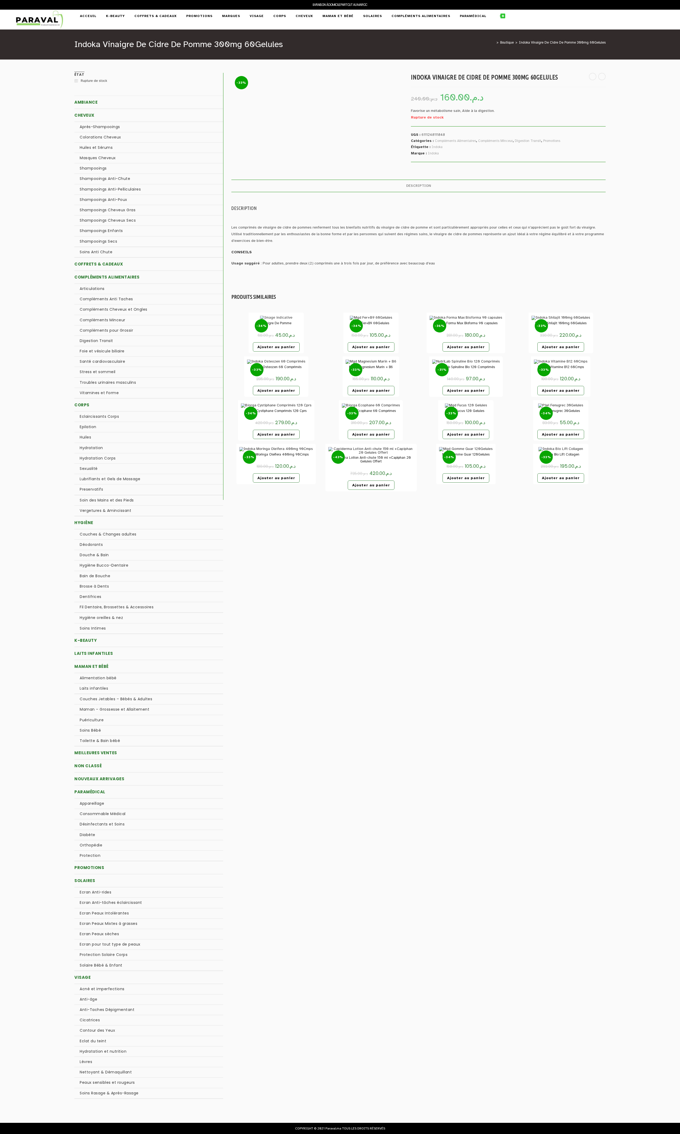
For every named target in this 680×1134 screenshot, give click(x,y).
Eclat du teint (93, 1041)
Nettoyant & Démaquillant (106, 1072)
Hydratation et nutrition (103, 1051)
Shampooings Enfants (101, 230)
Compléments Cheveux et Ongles (113, 309)
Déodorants (91, 544)
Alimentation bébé (98, 678)
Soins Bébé (90, 730)
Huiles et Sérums (96, 147)
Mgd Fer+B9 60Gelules (371, 323)
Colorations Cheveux (100, 137)
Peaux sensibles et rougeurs (107, 1082)
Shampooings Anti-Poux (103, 199)
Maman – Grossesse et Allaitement (114, 709)
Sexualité (89, 468)
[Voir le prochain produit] (602, 76)
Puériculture (92, 720)
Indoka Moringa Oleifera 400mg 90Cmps (276, 454)
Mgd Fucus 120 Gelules (466, 411)
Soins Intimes (93, 628)
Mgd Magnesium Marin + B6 (371, 367)
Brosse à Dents (94, 586)
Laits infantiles (93, 653)
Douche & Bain (94, 555)
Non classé (88, 766)
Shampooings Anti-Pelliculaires (110, 189)
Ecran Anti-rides (95, 892)
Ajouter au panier (276, 347)
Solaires (84, 880)
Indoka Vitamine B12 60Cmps (561, 367)
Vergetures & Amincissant (105, 510)
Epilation (88, 426)
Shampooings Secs (98, 241)
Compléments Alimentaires (455, 141)
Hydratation (91, 447)
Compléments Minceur (495, 141)
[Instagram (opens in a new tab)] (664, 16)
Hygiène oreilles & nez (101, 617)
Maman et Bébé (91, 666)
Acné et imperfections (102, 989)
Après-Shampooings (100, 126)
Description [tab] (418, 186)
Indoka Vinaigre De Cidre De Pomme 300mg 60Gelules (562, 42)
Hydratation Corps (98, 458)
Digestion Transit (528, 141)
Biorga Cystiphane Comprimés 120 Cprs (276, 411)
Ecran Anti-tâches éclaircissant (111, 902)
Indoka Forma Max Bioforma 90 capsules (466, 323)
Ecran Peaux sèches (99, 934)
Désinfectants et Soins (102, 824)
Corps (82, 405)
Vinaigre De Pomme (276, 323)
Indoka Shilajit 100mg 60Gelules (560, 323)
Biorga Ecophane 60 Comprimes (371, 411)
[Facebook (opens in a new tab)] (653, 16)
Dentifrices (90, 596)
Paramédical (89, 792)
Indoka (437, 147)
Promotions (551, 141)
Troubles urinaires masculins (108, 382)
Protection (90, 855)
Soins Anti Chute (96, 252)
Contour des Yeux (97, 1030)
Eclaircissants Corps (99, 416)
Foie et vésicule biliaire (102, 351)
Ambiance (85, 102)
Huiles (85, 437)
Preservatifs (91, 489)
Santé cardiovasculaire (102, 361)
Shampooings (93, 168)
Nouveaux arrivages (99, 779)
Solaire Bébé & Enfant (101, 965)
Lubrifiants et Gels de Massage (110, 479)
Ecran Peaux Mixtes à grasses (108, 923)
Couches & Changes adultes (108, 534)
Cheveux (84, 115)
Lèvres (86, 1061)
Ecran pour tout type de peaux (110, 944)
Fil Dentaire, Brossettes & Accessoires (117, 607)
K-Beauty (85, 640)
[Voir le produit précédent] (592, 76)
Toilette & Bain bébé (100, 740)
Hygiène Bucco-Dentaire (104, 565)
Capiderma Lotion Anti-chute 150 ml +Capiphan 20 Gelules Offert (371, 459)
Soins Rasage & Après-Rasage (109, 1093)
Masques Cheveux (98, 158)
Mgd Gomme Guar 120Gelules (466, 454)
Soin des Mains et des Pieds (107, 500)
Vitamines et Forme (99, 392)
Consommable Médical (103, 813)
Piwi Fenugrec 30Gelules (561, 411)
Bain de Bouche (95, 576)
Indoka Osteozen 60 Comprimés (276, 367)
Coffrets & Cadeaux (98, 264)
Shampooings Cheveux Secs (108, 220)
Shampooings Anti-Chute (105, 178)
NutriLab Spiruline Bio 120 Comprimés (466, 367)
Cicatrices (90, 1020)
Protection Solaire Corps (104, 954)
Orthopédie (91, 845)
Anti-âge (88, 999)
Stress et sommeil (98, 371)
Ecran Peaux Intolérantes (104, 913)
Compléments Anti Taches (106, 299)
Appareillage (92, 803)
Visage (82, 977)
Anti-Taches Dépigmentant (107, 1009)
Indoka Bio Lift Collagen (560, 454)
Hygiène (83, 522)
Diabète (87, 834)
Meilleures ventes (95, 753)
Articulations (92, 288)
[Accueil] (493, 42)
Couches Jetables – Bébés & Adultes (116, 699)
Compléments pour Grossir (106, 330)
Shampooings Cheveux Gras (107, 210)
